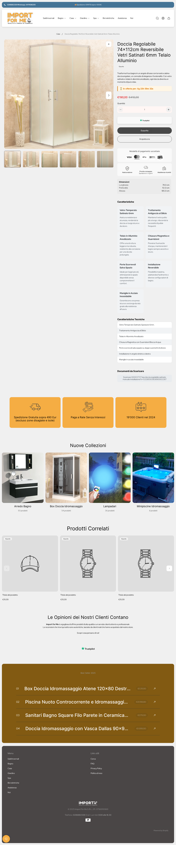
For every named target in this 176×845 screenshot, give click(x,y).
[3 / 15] (49, 159)
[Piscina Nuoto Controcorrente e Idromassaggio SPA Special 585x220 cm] (88, 702)
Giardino (11, 773)
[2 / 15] (31, 159)
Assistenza (12, 787)
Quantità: (121, 103)
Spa (9, 778)
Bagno (10, 763)
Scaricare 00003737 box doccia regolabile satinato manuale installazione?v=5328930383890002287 (145, 378)
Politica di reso (96, 773)
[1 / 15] (12, 159)
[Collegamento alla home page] (88, 803)
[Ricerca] (157, 18)
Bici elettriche (13, 783)
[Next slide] (109, 95)
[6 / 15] (105, 159)
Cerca (93, 759)
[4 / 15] (68, 159)
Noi (9, 792)
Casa (58, 34)
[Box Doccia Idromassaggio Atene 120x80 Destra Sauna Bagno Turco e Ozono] (88, 688)
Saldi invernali (13, 759)
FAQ (92, 763)
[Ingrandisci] (109, 44)
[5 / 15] (86, 159)
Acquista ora (144, 139)
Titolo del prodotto (10, 595)
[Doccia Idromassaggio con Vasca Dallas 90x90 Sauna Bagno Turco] (88, 728)
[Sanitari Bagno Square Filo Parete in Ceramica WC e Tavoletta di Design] (88, 715)
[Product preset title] (30, 564)
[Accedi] (163, 18)
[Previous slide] (9, 95)
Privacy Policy (96, 768)
